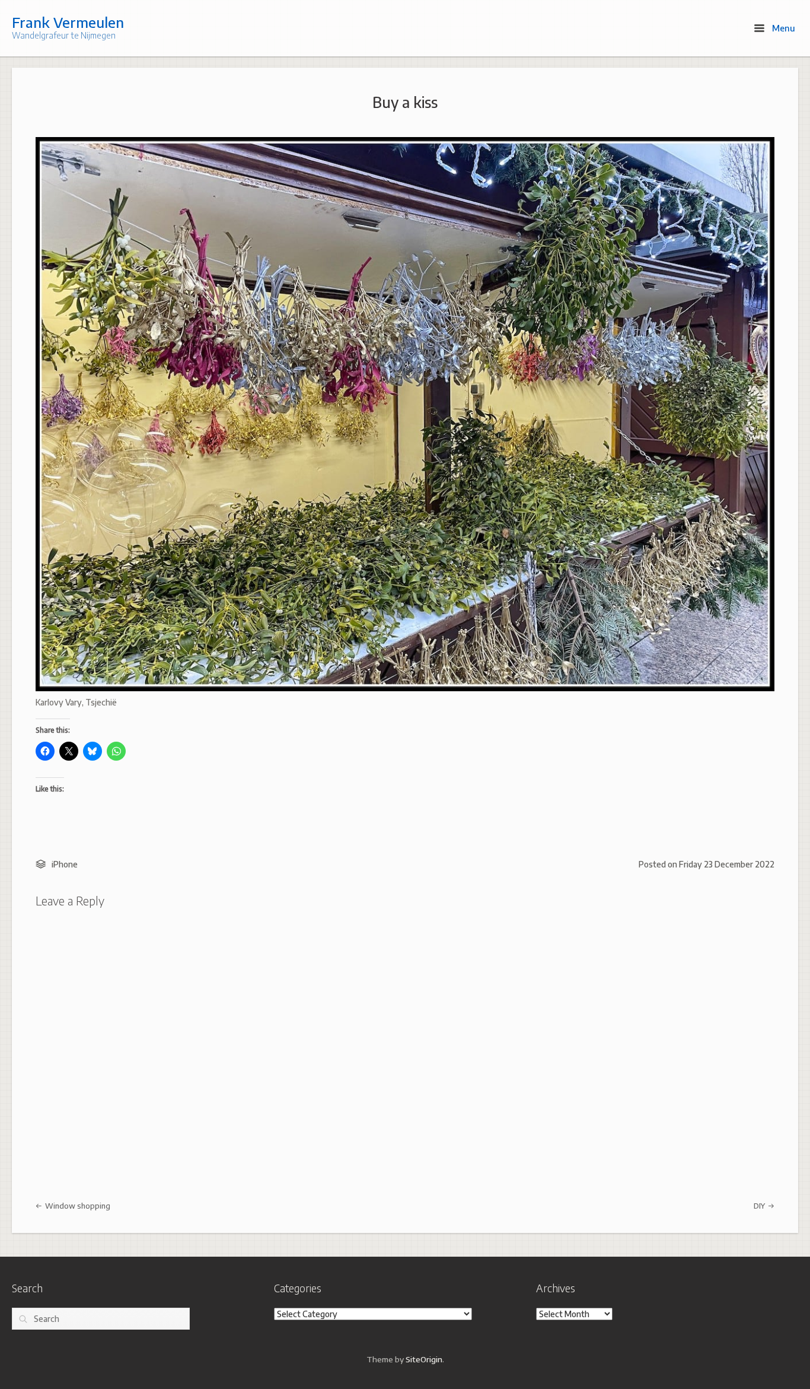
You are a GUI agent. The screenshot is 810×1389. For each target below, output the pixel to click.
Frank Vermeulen (68, 22)
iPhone (65, 864)
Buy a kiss (405, 102)
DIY (760, 1205)
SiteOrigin (424, 1359)
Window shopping (76, 1205)
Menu (782, 28)
